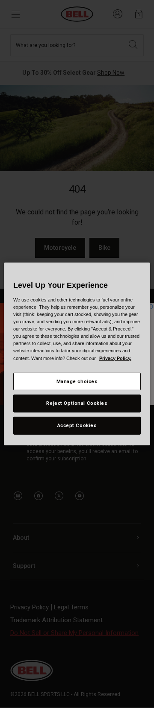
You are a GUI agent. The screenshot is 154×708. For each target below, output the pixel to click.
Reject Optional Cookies (76, 403)
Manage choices (77, 381)
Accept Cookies (77, 425)
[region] (77, 354)
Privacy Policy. (115, 357)
